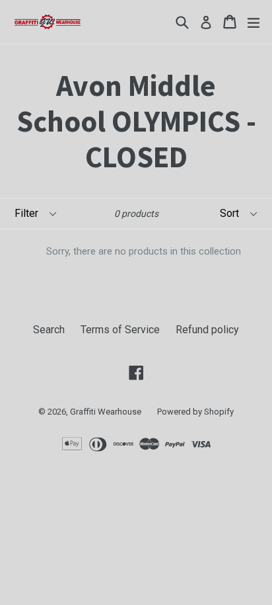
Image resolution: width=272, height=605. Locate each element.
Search (49, 329)
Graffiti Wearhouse (105, 412)
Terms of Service (120, 329)
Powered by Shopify (195, 412)
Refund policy (207, 329)
